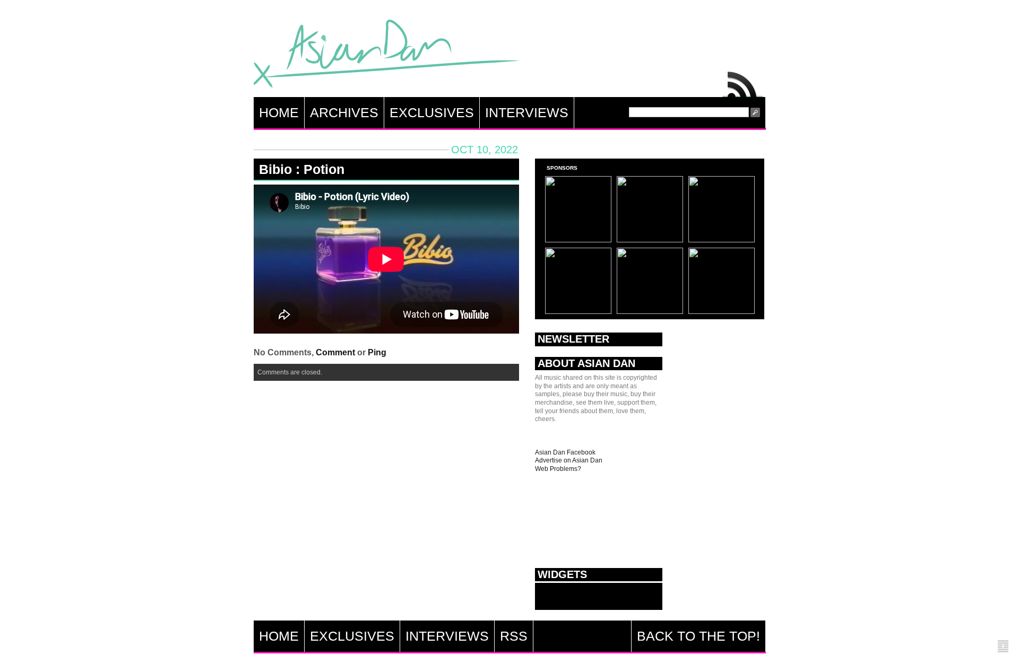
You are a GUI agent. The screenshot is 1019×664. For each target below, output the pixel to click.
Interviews (526, 112)
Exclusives (432, 112)
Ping (377, 352)
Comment (335, 352)
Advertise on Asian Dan (568, 460)
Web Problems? (558, 469)
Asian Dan (386, 56)
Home (279, 112)
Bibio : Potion (301, 169)
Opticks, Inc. (1003, 646)
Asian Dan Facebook (565, 452)
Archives (344, 112)
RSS (743, 81)
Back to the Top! (698, 635)
